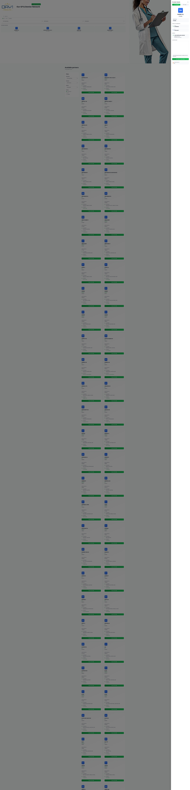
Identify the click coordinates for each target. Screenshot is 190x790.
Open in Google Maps (181, 59)
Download (177, 4)
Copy (185, 4)
